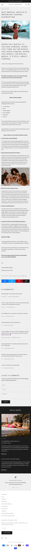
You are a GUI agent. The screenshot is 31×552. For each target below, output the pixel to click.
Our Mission (4, 494)
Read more (3, 453)
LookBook (3, 499)
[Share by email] (26, 281)
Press (2, 496)
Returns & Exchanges (6, 504)
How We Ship (4, 506)
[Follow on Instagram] (2, 538)
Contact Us (3, 511)
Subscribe (7, 532)
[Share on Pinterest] (19, 281)
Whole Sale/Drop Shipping (7, 513)
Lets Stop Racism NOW (10, 459)
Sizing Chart (4, 501)
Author (3, 438)
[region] (15, 480)
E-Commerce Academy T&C (8, 515)
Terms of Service (10, 380)
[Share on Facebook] (4, 281)
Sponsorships (4, 508)
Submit (6, 401)
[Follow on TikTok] (6, 538)
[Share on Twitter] (12, 281)
